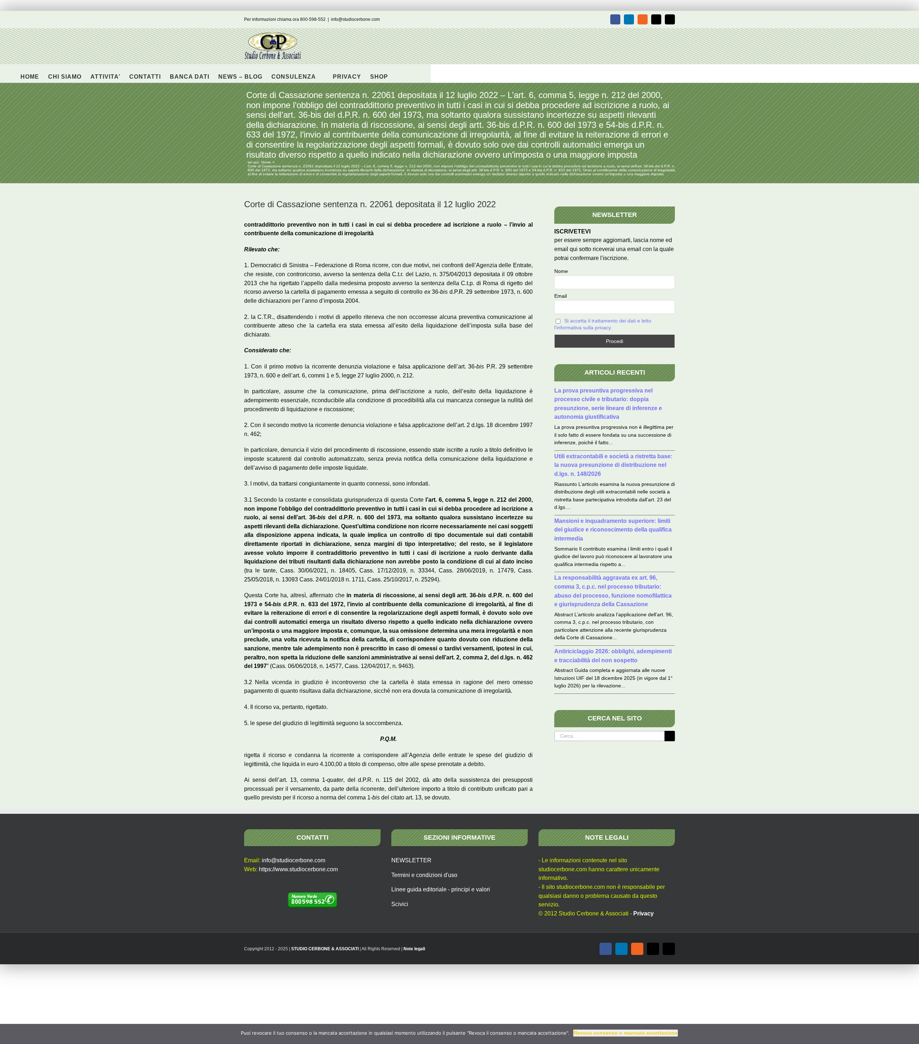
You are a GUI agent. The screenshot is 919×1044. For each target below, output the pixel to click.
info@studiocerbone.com (355, 19)
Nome (561, 271)
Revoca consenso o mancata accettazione (625, 1033)
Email (560, 296)
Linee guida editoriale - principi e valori (440, 889)
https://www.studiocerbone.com (298, 869)
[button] (399, 73)
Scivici (399, 904)
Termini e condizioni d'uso (424, 875)
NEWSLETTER (411, 860)
